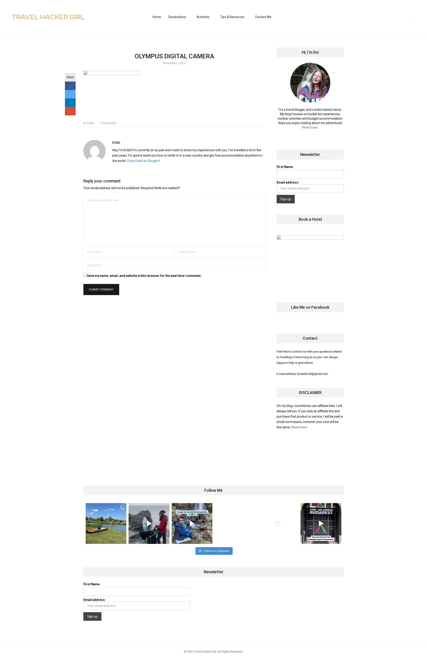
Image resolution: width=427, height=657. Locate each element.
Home (157, 17)
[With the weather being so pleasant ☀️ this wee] (106, 523)
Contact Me (263, 17)
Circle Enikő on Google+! (143, 161)
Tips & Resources (232, 17)
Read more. (310, 127)
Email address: (288, 182)
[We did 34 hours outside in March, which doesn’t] (278, 523)
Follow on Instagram (216, 551)
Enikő (88, 123)
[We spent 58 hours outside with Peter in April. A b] (149, 523)
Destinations (177, 17)
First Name (285, 167)
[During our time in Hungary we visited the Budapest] (320, 523)
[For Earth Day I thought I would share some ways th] (192, 523)
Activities (203, 17)
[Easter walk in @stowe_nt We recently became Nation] (235, 523)
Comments (108, 123)
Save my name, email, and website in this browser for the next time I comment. (144, 275)
